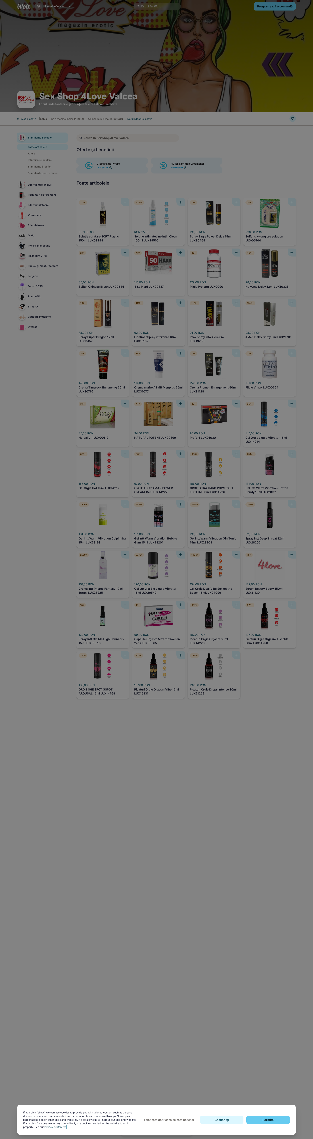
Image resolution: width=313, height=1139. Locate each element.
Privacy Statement (55, 1126)
